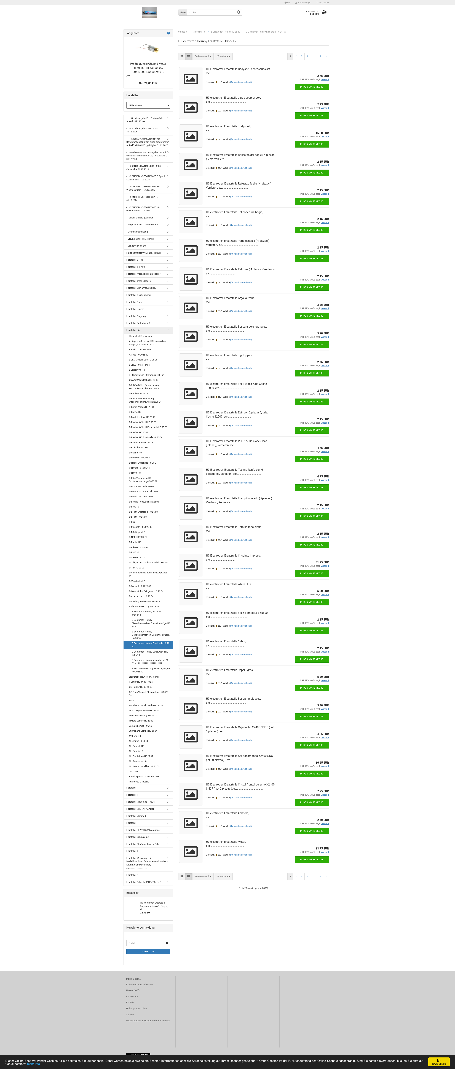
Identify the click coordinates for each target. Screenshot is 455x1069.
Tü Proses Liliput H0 (139, 781)
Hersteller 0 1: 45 (134, 259)
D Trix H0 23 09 (136, 567)
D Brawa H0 (135, 412)
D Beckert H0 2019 (138, 393)
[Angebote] (168, 33)
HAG (131, 700)
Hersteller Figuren (135, 309)
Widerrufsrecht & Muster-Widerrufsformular (148, 1020)
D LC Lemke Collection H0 (142, 486)
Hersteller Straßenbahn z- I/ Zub (142, 844)
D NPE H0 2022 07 (138, 537)
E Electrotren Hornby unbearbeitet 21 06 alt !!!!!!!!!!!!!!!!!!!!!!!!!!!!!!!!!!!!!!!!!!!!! (150, 662)
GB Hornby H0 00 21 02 (140, 687)
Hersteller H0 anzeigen (140, 336)
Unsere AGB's (133, 990)
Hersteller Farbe (134, 302)
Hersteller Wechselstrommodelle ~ (144, 273)
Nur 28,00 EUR (148, 83)
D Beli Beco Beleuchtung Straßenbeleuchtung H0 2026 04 (145, 400)
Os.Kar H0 (134, 771)
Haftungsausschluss (136, 1008)
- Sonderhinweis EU (136, 245)
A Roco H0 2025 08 (138, 354)
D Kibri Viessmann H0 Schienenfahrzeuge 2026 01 (143, 480)
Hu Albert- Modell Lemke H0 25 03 (146, 705)
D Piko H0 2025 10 (138, 547)
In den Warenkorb (311, 87)
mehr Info (33, 1063)
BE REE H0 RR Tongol (139, 365)
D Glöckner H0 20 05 (139, 457)
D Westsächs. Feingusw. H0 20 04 (146, 591)
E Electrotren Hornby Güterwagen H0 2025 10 (150, 653)
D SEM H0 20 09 (137, 557)
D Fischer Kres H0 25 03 (141, 442)
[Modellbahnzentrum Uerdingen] (149, 12)
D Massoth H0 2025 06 (140, 527)
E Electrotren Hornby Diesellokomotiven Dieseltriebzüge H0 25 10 (151, 623)
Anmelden (148, 951)
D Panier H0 (135, 542)
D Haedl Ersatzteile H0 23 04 (143, 462)
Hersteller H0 (133, 330)
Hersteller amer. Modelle (138, 281)
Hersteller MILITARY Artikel (140, 809)
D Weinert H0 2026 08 (140, 586)
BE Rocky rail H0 (137, 369)
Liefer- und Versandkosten (139, 984)
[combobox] (203, 56)
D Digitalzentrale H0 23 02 (142, 417)
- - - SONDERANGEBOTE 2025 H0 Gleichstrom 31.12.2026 (142, 209)
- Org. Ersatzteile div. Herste (140, 238)
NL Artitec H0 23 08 (138, 741)
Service (130, 1014)
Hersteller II (132, 794)
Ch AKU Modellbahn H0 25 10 (143, 380)
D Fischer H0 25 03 (138, 432)
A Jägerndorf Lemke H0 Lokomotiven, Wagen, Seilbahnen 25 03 (148, 343)
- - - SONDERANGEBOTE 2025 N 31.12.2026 (142, 199)
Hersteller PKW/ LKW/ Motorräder (143, 830)
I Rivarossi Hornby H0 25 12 (143, 715)
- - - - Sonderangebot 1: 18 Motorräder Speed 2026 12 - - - (145, 120)
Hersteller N (132, 823)
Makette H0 (135, 736)
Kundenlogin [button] (304, 2)
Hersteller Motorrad (136, 816)
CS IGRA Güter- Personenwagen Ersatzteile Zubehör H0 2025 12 (145, 387)
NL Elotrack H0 (136, 746)
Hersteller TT (133, 851)
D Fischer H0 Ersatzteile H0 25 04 (145, 437)
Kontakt (130, 1002)
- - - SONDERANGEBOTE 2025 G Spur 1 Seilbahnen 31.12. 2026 (145, 178)
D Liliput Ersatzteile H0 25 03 (143, 512)
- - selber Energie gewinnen (139, 217)
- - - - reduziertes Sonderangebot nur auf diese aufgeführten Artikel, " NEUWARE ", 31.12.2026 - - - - (146, 155)
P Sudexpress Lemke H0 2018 (144, 776)
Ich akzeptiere (439, 1062)
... (313, 56)
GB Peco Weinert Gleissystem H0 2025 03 (148, 694)
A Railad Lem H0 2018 (140, 349)
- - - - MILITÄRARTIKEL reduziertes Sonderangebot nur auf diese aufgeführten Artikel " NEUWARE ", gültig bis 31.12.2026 (147, 142)
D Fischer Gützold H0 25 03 (142, 422)
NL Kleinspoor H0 (137, 761)
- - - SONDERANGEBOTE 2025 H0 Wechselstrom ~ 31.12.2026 (142, 188)
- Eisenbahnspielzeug (137, 231)
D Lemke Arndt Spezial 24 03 (143, 491)
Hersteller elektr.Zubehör (138, 295)
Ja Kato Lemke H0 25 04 (141, 726)
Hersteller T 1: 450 (135, 267)
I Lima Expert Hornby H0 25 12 (144, 710)
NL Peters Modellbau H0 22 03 (144, 766)
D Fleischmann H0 (138, 447)
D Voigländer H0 (137, 581)
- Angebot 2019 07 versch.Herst (142, 224)
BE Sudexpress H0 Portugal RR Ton (146, 375)
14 (319, 56)
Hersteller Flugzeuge (136, 316)
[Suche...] (238, 12)
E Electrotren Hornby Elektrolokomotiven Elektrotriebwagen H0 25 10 (151, 635)
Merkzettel (323, 2)
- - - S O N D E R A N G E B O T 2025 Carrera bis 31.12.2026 (143, 168)
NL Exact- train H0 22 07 (141, 756)
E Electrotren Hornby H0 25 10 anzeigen (146, 613)
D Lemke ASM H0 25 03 (141, 496)
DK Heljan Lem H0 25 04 (141, 596)
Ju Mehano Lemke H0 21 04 (143, 730)
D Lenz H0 (134, 506)
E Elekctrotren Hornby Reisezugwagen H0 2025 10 (151, 670)
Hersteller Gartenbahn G (138, 323)
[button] (287, 2)
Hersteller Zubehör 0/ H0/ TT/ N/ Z (143, 882)
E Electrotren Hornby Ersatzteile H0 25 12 (150, 645)
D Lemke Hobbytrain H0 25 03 (144, 501)
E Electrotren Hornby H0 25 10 (144, 606)
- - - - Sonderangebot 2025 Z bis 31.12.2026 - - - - (142, 130)
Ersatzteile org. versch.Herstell (144, 676)
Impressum (132, 996)
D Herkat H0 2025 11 (139, 468)
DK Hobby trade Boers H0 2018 (144, 601)
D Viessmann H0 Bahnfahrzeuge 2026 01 (148, 574)
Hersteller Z (132, 875)
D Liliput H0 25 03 (138, 516)
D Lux (132, 522)
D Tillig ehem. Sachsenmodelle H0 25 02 (149, 562)
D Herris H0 (135, 473)
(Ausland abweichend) (241, 82)
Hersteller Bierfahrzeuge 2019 (141, 288)
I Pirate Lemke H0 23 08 (141, 720)
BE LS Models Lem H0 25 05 (143, 359)
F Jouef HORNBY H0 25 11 (142, 681)
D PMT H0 (134, 552)
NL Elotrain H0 (136, 751)
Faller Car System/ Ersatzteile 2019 (143, 253)
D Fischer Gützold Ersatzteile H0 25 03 (148, 427)
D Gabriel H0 (135, 452)
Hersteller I (131, 787)
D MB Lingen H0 (137, 532)
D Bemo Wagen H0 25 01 (141, 407)
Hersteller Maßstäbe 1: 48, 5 (140, 801)
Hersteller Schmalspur (137, 837)
